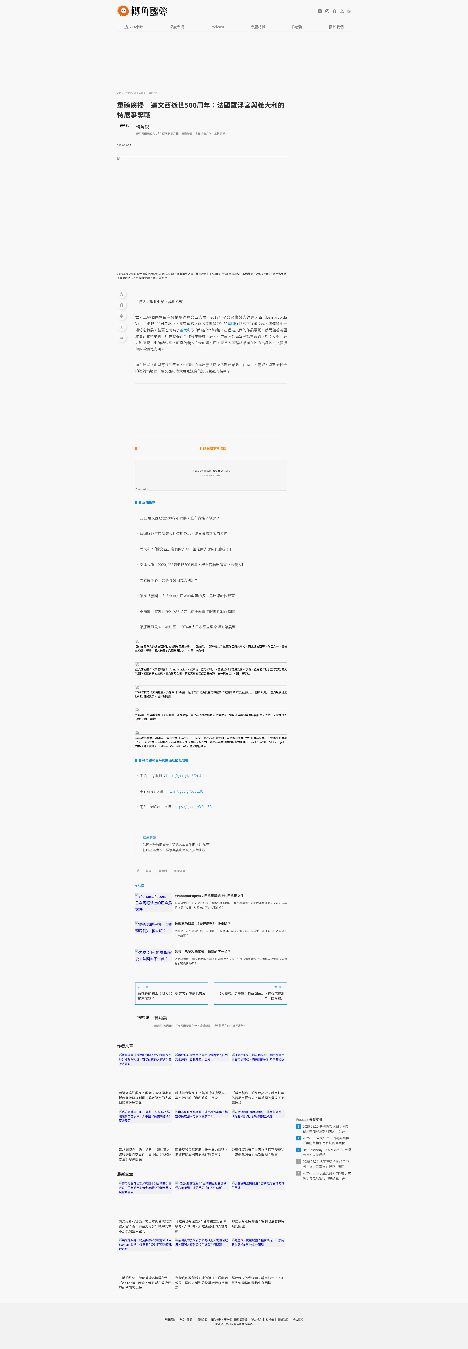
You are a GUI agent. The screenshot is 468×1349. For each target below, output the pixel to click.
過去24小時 (133, 26)
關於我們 (336, 26)
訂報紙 (270, 1319)
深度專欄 (176, 26)
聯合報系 (256, 1319)
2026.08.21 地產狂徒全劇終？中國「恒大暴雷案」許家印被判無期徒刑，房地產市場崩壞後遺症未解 (326, 1164)
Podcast (217, 26)
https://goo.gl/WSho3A (193, 806)
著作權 (228, 1319)
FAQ (182, 1319)
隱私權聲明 (240, 1319)
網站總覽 (298, 1319)
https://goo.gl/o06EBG (185, 791)
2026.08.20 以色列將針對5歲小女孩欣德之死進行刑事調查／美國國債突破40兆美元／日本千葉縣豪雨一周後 (327, 1175)
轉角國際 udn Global (135, 92)
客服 (189, 1319)
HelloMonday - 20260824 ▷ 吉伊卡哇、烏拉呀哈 (327, 1152)
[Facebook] (121, 304)
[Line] (121, 315)
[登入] (342, 11)
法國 (149, 871)
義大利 (163, 871)
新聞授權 (202, 1319)
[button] (320, 11)
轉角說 (142, 126)
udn (119, 92)
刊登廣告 (170, 1319)
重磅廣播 (179, 871)
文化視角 (153, 92)
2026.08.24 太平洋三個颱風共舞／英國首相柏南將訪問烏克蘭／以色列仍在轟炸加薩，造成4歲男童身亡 (326, 1140)
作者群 (297, 26)
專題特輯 (258, 26)
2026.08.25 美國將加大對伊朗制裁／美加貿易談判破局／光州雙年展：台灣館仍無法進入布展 (326, 1129)
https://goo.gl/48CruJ (183, 775)
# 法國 (140, 885)
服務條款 (216, 1319)
